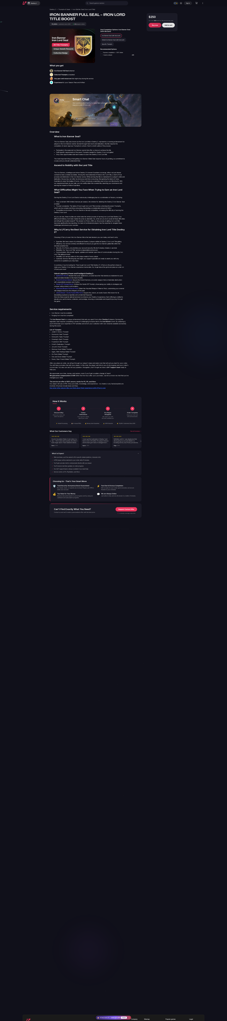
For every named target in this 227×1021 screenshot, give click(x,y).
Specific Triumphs (107, 44)
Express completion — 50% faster (113, 52)
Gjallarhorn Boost (62, 276)
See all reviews (135, 431)
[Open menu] (202, 3)
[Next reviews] (140, 441)
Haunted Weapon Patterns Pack (67, 288)
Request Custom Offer (126, 509)
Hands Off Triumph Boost (64, 284)
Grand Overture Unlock (64, 280)
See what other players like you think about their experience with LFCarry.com (78, 388)
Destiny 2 (53, 9)
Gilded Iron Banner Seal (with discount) (113, 40)
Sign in (188, 3)
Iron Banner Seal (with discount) (111, 35)
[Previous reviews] (50, 441)
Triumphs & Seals (64, 9)
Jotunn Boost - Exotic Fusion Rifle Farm (69, 293)
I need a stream (118, 55)
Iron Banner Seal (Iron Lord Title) (84, 9)
